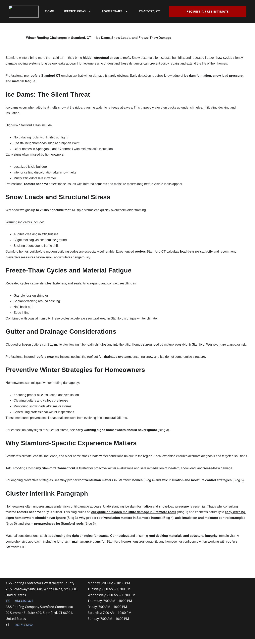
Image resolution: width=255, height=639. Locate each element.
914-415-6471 (24, 601)
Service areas (75, 11)
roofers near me (47, 356)
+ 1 (8, 601)
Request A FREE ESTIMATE (207, 11)
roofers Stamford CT (44, 75)
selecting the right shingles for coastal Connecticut (90, 535)
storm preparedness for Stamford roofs (54, 523)
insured (29, 356)
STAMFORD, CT (149, 11)
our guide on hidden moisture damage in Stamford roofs (133, 512)
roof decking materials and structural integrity (183, 535)
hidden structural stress (101, 57)
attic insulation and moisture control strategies (210, 517)
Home (49, 11)
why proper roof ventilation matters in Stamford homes (120, 517)
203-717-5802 (24, 624)
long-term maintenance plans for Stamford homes (94, 541)
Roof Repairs (112, 11)
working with (217, 541)
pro (26, 75)
